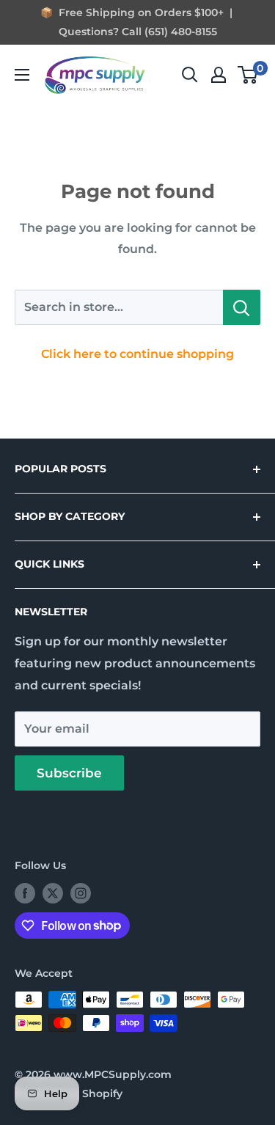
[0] (248, 75)
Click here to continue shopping (137, 354)
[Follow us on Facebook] (25, 893)
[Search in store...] (241, 307)
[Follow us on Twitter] (53, 893)
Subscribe (69, 773)
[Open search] (190, 75)
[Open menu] (22, 75)
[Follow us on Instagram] (80, 893)
